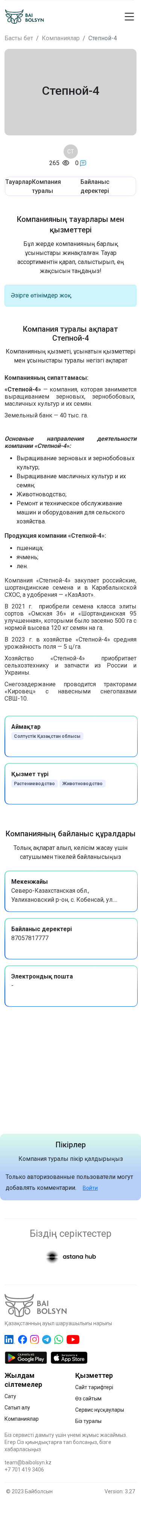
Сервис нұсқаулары (99, 1410)
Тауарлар (18, 181)
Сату (10, 1396)
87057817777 (30, 938)
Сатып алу (17, 1408)
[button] (128, 16)
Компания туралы (46, 186)
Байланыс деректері (94, 186)
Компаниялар (61, 38)
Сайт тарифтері (94, 1387)
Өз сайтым (88, 1399)
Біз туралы (88, 1421)
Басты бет (19, 38)
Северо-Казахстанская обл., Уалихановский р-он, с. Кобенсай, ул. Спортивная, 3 (62, 899)
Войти (90, 1188)
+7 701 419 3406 (24, 1470)
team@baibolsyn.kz (28, 1462)
